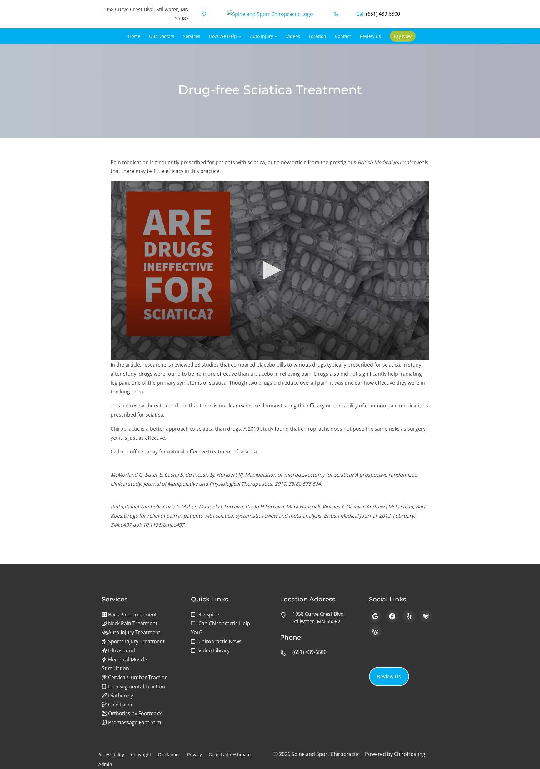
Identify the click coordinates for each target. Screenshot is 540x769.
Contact (343, 36)
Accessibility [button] (111, 754)
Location (317, 36)
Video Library (214, 650)
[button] (270, 270)
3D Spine (208, 614)
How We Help (223, 36)
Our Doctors (161, 36)
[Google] (375, 616)
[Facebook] (392, 616)
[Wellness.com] (375, 631)
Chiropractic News (220, 641)
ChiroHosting (409, 754)
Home (134, 36)
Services (191, 36)
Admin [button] (105, 764)
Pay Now (403, 36)
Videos (293, 36)
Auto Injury (261, 36)
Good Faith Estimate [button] (230, 754)
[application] (270, 270)
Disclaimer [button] (169, 754)
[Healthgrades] (426, 616)
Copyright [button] (141, 754)
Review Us (370, 36)
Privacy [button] (194, 754)
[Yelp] (409, 616)
